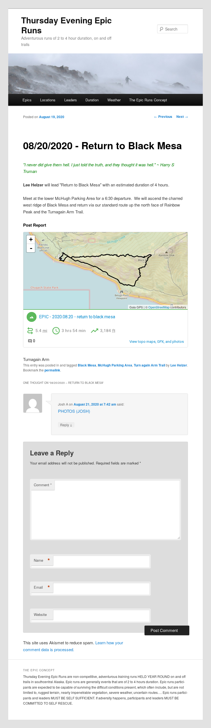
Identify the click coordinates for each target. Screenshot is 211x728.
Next (182, 116)
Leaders (70, 99)
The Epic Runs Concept (148, 99)
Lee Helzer (178, 365)
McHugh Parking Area (115, 365)
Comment (43, 484)
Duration (92, 99)
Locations (47, 99)
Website (40, 614)
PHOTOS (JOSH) (74, 411)
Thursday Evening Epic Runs (66, 25)
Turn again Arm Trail (149, 365)
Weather (114, 99)
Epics (27, 99)
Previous (163, 116)
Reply (66, 424)
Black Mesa (87, 365)
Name (42, 560)
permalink (52, 370)
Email (42, 587)
